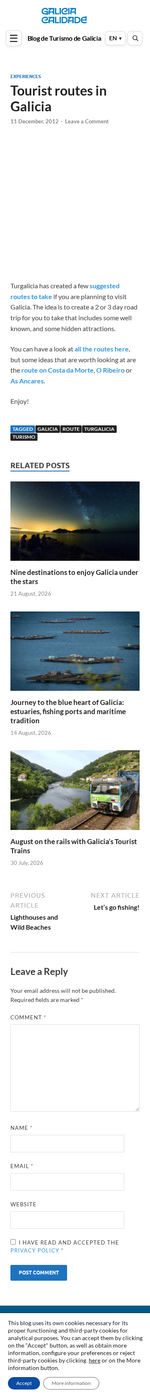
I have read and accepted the (64, 1246)
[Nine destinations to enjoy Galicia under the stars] (75, 524)
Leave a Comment (87, 121)
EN (113, 38)
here (94, 1360)
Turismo (23, 437)
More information (71, 1383)
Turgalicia (99, 429)
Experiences (25, 76)
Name (21, 1127)
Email (21, 1166)
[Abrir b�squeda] (135, 38)
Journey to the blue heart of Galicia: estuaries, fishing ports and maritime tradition (68, 711)
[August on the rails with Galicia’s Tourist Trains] (75, 793)
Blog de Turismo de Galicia (64, 38)
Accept (24, 1383)
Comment (28, 1017)
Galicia (48, 429)
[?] (14, 38)
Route (71, 429)
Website (23, 1204)
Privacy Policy (35, 1250)
